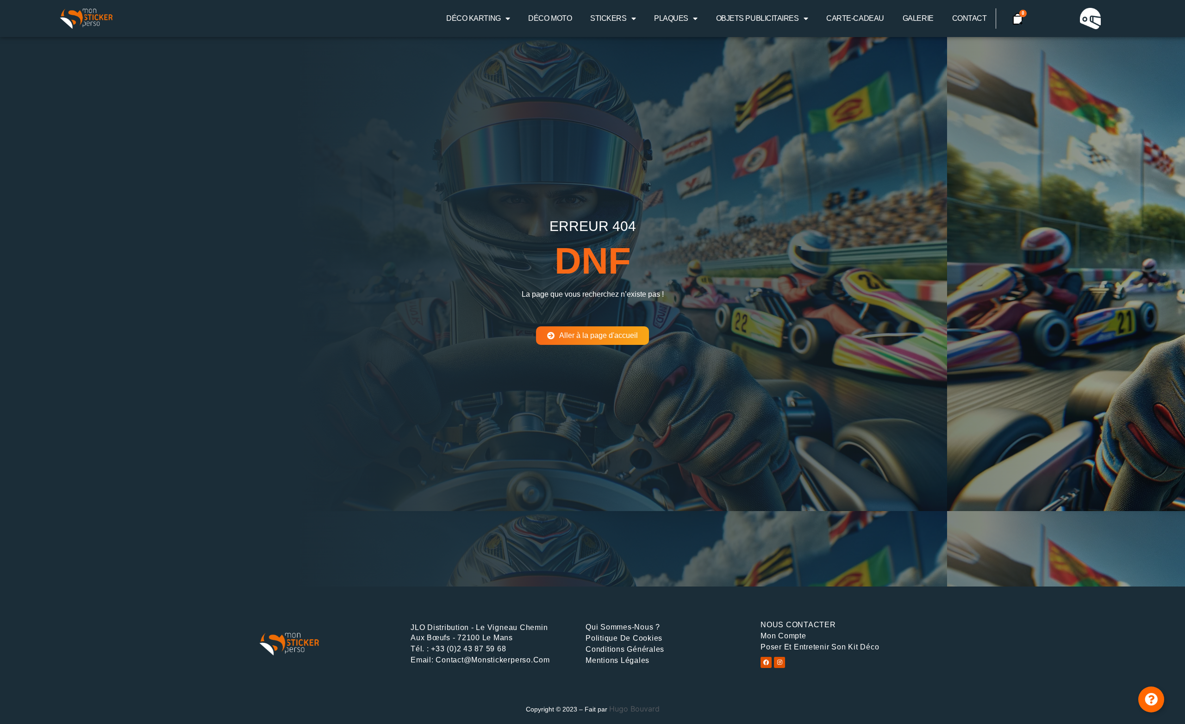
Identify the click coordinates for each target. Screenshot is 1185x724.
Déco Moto (550, 18)
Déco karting (473, 18)
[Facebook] (766, 662)
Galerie (918, 18)
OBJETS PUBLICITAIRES (757, 18)
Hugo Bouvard (634, 708)
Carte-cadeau (855, 18)
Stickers (608, 18)
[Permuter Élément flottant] (1151, 699)
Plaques (671, 18)
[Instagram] (779, 662)
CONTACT (969, 18)
